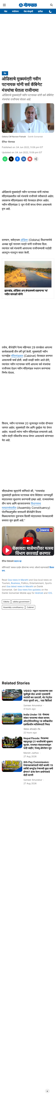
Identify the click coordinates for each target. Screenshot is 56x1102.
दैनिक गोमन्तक (8, 141)
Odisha (6, 601)
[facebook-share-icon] (17, 160)
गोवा (5, 11)
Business (15, 583)
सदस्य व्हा (17, 561)
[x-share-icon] (11, 160)
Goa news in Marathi (18, 579)
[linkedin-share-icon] (23, 160)
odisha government (21, 601)
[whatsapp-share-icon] (4, 160)
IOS (50, 593)
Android (39, 593)
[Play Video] (28, 541)
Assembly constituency (13, 607)
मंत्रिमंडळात (17, 355)
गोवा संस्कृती (28, 11)
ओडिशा (24, 239)
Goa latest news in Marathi (19, 586)
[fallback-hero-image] (12, 695)
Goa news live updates (29, 589)
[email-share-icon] (29, 160)
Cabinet (30, 607)
